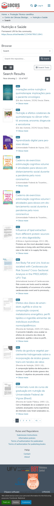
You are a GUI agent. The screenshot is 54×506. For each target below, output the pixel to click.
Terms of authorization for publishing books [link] (27, 444)
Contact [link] (27, 454)
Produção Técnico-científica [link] (22, 14)
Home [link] (4, 14)
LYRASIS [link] (46, 492)
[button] (11, 6)
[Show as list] (5, 67)
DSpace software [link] (11, 492)
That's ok (6, 502)
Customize (26, 502)
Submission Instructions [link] (27, 435)
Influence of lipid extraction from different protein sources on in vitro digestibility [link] (32, 233)
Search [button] (46, 58)
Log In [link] (40, 5)
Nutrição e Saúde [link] (40, 17)
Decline (16, 502)
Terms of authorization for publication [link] (27, 441)
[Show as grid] (10, 67)
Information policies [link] (27, 438)
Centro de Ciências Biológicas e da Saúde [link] (17, 17)
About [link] (27, 457)
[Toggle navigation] (48, 5)
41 (37, 420)
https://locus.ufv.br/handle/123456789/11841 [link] (22, 34)
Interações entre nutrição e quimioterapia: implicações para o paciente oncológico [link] (33, 93)
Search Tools (43, 67)
